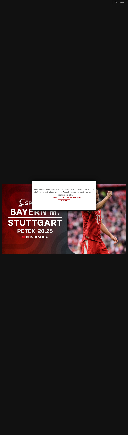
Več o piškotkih (54, 197)
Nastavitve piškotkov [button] (72, 197)
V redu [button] (64, 201)
